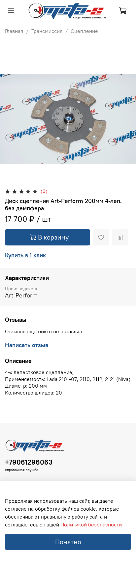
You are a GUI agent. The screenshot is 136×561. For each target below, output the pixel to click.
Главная (14, 31)
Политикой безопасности (91, 524)
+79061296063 (28, 462)
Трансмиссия (46, 31)
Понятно (68, 542)
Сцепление (84, 31)
